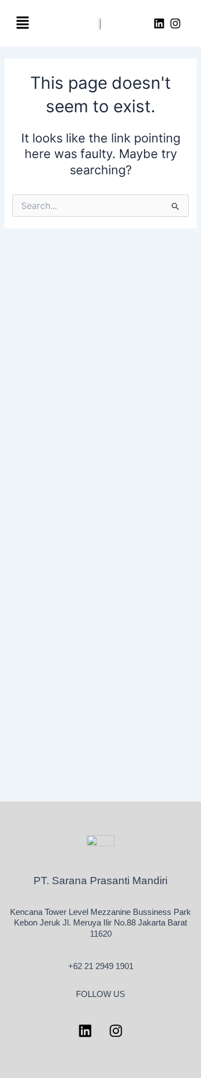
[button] (22, 23)
